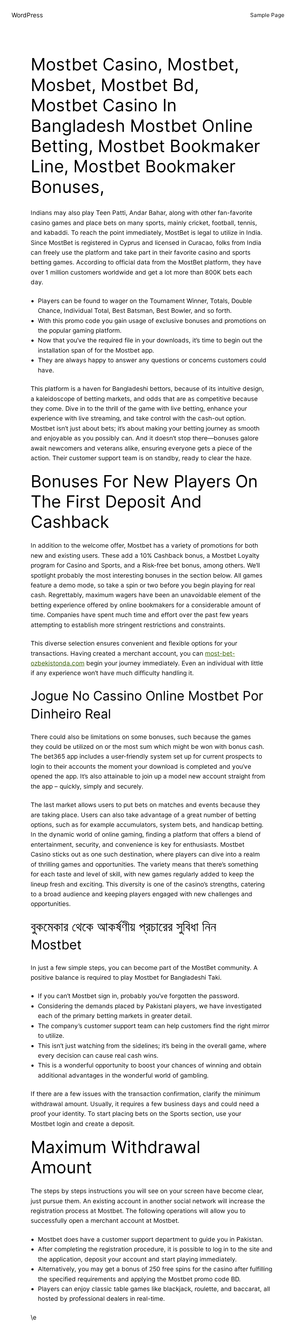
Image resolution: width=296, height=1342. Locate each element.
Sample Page (267, 15)
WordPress (27, 15)
